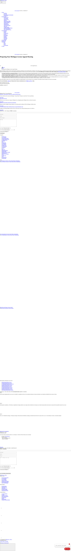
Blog (4, 42)
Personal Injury (6, 17)
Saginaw (5, 36)
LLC (2, 148)
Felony (3, 498)
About (3, 12)
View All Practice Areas (7, 29)
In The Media (6, 45)
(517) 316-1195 (16, 10)
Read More (1, 97)
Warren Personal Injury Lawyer (7, 386)
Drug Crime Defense (5, 496)
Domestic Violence (5, 495)
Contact (3, 46)
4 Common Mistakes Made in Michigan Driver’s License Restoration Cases (11, 106)
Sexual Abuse (4, 158)
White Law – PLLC (9, 539)
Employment (4, 142)
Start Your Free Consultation (4, 431)
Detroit (5, 32)
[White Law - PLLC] (3, 0)
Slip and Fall (6, 23)
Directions (1, 447)
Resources (3, 41)
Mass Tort (5, 26)
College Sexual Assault (5, 139)
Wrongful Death (6, 24)
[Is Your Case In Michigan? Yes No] (4, 131)
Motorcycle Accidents (5, 481)
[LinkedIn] (9, 537)
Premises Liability (6, 22)
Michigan (5, 39)
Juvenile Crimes (4, 146)
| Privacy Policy (2, 541)
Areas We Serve (4, 30)
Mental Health (4, 151)
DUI (2, 141)
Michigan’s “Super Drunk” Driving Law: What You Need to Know (10, 94)
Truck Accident (6, 19)
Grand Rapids (6, 33)
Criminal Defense (6, 27)
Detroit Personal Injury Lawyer (6, 382)
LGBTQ (3, 147)
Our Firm (5, 13)
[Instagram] (9, 530)
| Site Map (6, 541)
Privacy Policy (3, 471)
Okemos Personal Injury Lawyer (7, 383)
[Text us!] (67, 549)
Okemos (5, 31)
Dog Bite (5, 20)
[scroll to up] (7, 547)
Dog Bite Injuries (4, 488)
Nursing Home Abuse (7, 21)
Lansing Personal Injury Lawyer (7, 384)
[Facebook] (9, 508)
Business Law (4, 136)
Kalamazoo (5, 35)
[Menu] (3, 2)
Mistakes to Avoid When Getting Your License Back (8, 102)
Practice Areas (4, 16)
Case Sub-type (2, 129)
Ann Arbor (5, 38)
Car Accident (6, 18)
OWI (2, 156)
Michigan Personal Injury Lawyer (7, 385)
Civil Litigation (4, 478)
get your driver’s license (62, 71)
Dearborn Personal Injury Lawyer (7, 388)
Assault (3, 494)
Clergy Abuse (4, 40)
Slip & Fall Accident (5, 490)
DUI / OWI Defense (7, 28)
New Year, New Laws (3, 98)
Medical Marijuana (5, 150)
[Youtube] (9, 515)
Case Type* (2, 466)
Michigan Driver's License (6, 152)
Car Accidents (4, 137)
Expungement (4, 143)
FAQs (5, 43)
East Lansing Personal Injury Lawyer (7, 390)
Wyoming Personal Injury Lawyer (7, 387)
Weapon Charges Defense (6, 499)
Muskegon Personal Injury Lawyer (7, 389)
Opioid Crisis (4, 155)
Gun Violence (4, 144)
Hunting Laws (4, 145)
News (5, 44)
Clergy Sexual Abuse (7, 25)
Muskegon (5, 37)
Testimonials (6, 15)
